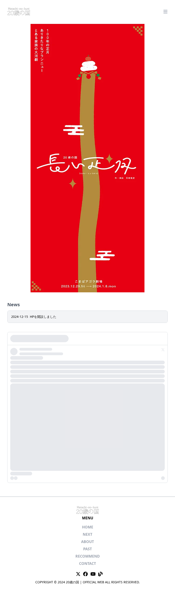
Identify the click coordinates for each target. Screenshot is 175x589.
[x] (87, 407)
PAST (87, 548)
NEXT (87, 534)
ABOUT (87, 541)
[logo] (18, 12)
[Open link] (78, 574)
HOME (87, 527)
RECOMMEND (87, 556)
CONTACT (87, 563)
